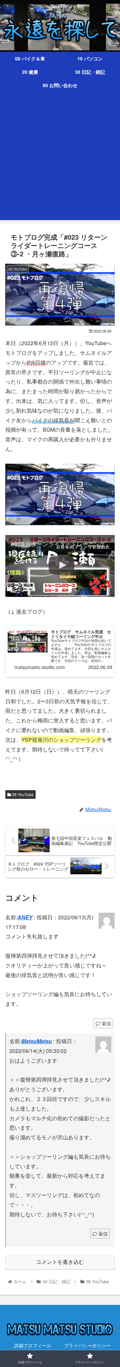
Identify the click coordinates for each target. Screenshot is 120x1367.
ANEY (25, 917)
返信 (105, 1023)
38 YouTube (22, 794)
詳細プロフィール (32, 1345)
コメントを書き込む (60, 1262)
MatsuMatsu (36, 1041)
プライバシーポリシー (87, 1345)
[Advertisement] (60, 160)
